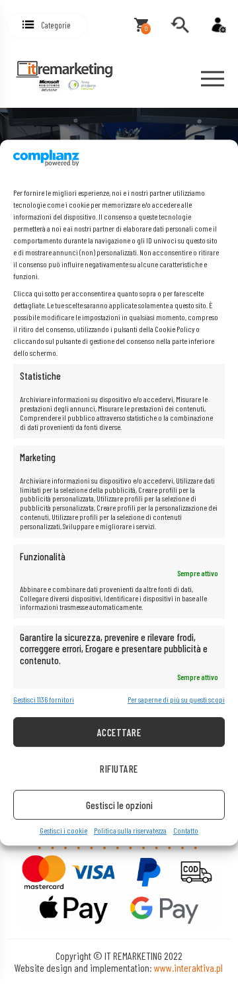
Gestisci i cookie (63, 831)
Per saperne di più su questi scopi (176, 699)
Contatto (185, 831)
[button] (47, 25)
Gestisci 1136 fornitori (43, 699)
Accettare (119, 732)
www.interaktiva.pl (188, 967)
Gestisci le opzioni (119, 805)
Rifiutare (119, 769)
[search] (179, 25)
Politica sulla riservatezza (130, 831)
